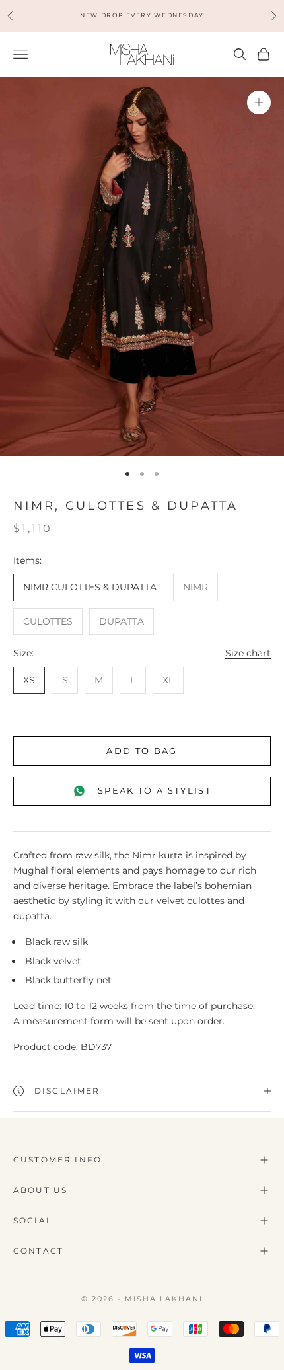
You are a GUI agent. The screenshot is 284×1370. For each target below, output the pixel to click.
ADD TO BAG (141, 750)
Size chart (248, 653)
